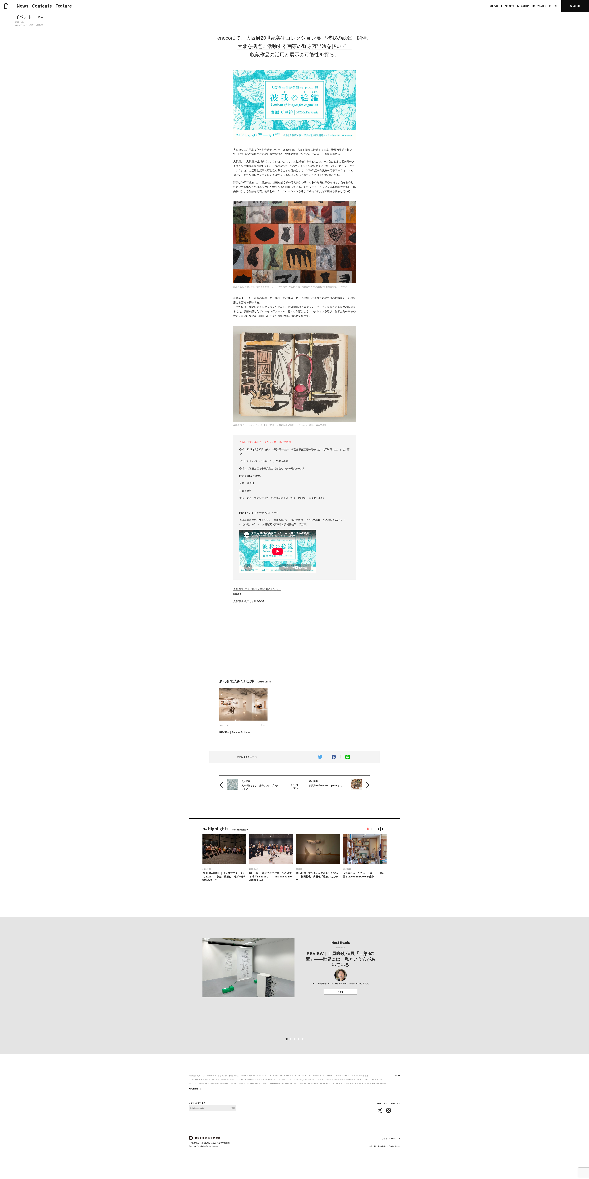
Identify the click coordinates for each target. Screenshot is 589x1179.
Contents (42, 6)
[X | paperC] (550, 6)
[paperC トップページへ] (6, 6)
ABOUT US (509, 6)
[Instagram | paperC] (555, 1)
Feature (63, 6)
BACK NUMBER (523, 6)
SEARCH (575, 6)
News (22, 6)
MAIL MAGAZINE (539, 6)
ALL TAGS (494, 6)
